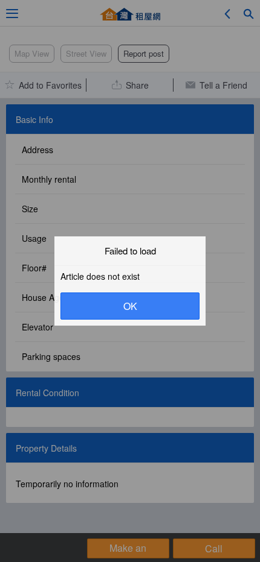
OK (130, 306)
